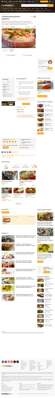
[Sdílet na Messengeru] (5, 152)
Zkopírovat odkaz (17, 152)
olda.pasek (46, 290)
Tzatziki (3, 374)
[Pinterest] (6, 362)
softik (46, 296)
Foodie (39, 366)
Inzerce (39, 362)
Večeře (33, 155)
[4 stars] (12, 141)
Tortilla (28, 372)
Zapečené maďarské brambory (49, 129)
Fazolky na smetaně (16, 378)
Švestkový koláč (8, 381)
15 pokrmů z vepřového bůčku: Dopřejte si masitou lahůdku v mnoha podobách (25, 245)
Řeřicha (3, 373)
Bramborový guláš (39, 378)
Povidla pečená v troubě (48, 305)
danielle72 (39, 93)
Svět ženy (22, 366)
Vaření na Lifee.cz (24, 363)
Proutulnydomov (47, 311)
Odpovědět (5, 223)
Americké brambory (49, 372)
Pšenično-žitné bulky (43, 91)
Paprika (41, 8)
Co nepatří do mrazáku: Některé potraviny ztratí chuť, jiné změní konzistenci (45, 389)
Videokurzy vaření (24, 364)
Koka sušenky (47, 105)
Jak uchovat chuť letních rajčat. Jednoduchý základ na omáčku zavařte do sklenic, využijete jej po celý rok (25, 262)
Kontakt (39, 370)
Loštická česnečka (30, 194)
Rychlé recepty (25, 10)
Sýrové (13, 14)
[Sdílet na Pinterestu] (10, 152)
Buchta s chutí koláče (49, 284)
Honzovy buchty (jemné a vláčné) (48, 299)
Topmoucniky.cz (49, 363)
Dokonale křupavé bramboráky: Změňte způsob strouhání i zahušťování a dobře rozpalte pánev (45, 385)
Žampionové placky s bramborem (49, 115)
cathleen (3, 184)
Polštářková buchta (48, 109)
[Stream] (14, 362)
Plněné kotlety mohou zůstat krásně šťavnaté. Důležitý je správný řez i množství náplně (45, 224)
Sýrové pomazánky (10, 155)
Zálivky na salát (37, 373)
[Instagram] (9, 362)
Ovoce (40, 377)
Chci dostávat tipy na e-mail (43, 66)
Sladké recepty (8, 377)
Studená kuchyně (33, 377)
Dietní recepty (14, 377)
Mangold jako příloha (49, 310)
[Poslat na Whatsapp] (7, 152)
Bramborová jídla (25, 376)
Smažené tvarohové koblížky (6, 389)
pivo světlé (27, 332)
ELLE (47, 366)
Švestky (33, 8)
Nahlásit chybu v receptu (9, 99)
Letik (45, 326)
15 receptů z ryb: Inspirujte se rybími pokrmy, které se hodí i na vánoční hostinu (25, 254)
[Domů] (2, 14)
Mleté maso (14, 376)
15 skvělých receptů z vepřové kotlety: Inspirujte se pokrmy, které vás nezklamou (25, 279)
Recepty (5, 14)
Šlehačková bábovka (25, 373)
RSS (38, 363)
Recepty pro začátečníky (46, 10)
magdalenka (47, 285)
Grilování (45, 8)
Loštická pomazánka (7, 181)
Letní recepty (4, 10)
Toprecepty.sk (49, 362)
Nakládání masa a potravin (22, 372)
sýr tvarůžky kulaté (5, 332)
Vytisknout (12, 152)
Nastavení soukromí (32, 362)
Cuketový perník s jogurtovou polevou (48, 295)
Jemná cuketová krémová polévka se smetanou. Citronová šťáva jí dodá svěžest (27, 389)
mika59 (31, 16)
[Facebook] (3, 362)
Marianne (48, 365)
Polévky (20, 8)
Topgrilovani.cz (49, 364)
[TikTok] (17, 362)
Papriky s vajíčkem (48, 314)
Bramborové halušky (49, 319)
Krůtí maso (9, 376)
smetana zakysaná (13, 332)
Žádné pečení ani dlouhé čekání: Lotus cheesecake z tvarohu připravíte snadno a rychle (25, 271)
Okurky (29, 8)
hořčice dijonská (21, 332)
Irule (26, 197)
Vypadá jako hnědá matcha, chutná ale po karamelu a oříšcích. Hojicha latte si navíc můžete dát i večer (26, 237)
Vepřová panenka (50, 373)
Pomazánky (9, 14)
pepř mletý (32, 332)
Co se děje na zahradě (8, 373)
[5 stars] (15, 141)
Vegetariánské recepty (9, 157)
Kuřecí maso (25, 8)
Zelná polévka (31, 373)
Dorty (37, 377)
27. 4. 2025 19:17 (31, 216)
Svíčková (14, 373)
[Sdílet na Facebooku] (2, 152)
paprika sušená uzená (39, 332)
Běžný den (23, 155)
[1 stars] (4, 141)
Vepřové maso (19, 376)
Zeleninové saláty (26, 377)
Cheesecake (44, 378)
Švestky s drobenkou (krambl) (49, 289)
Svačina (3, 157)
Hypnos (46, 280)
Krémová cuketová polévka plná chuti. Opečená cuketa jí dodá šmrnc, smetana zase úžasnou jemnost (25, 287)
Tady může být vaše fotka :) (5, 50)
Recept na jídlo (23, 362)
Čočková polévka (50, 378)
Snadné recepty (17, 155)
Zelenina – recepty (14, 372)
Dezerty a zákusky (33, 372)
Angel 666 (4, 200)
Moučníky (16, 8)
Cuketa (9, 10)
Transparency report (41, 369)
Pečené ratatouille (48, 324)
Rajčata (12, 10)
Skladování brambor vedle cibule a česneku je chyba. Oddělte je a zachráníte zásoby (44, 387)
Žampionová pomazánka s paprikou (26, 182)
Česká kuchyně (38, 10)
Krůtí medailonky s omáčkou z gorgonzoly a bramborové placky (48, 125)
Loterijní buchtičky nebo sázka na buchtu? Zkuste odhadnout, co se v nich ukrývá (25, 296)
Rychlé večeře (31, 10)
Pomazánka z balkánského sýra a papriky (6, 196)
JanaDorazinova (16, 197)
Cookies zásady (32, 365)
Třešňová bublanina (43, 373)
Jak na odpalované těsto (41, 372)
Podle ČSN (37, 8)
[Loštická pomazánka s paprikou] (6, 220)
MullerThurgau (47, 320)
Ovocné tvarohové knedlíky (25, 378)
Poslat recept (15, 152)
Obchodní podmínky (32, 366)
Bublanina (3, 381)
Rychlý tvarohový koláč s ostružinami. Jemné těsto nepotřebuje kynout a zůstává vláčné (45, 240)
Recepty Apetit (23, 365)
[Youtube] (11, 362)
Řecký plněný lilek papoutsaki (48, 279)
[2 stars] (7, 141)
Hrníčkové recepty (18, 10)
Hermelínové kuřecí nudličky (6, 390)
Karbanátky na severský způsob (48, 119)
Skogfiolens (47, 301)
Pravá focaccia (18, 373)
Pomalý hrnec (30, 376)
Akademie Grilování (5, 8)
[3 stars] (9, 141)
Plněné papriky (10, 378)
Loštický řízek (17, 194)
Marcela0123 (47, 306)
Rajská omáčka (32, 378)
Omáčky (11, 8)
